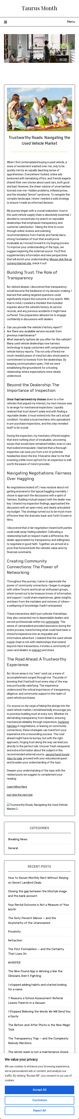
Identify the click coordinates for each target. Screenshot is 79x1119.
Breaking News (17, 839)
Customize (39, 1100)
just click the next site (20, 794)
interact (36, 650)
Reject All (39, 1110)
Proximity (14, 931)
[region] (39, 1086)
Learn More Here (17, 786)
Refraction (15, 940)
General (13, 848)
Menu (71, 22)
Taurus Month (39, 8)
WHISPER (14, 962)
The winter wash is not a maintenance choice (38, 1052)
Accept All (39, 1089)
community (52, 621)
